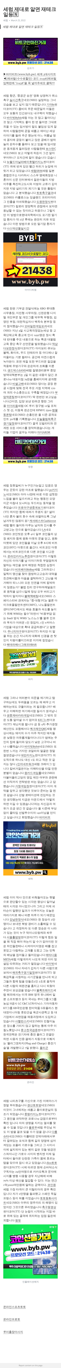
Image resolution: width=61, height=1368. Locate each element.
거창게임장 (22, 786)
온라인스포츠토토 (14, 1307)
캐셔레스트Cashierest (42, 521)
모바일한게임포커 (35, 326)
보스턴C (51, 148)
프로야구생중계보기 (30, 507)
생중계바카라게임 (18, 715)
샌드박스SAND (17, 370)
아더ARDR (43, 432)
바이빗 (50, 963)
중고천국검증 (29, 1030)
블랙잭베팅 (31, 596)
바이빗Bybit (14, 117)
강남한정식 (17, 919)
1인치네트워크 (25, 764)
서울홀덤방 (14, 937)
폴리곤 (44, 1048)
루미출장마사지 (13, 1332)
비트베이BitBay (24, 569)
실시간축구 (17, 100)
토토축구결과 (44, 193)
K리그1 (42, 720)
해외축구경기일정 (23, 972)
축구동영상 (49, 1207)
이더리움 (12, 406)
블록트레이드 (44, 990)
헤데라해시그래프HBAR (22, 644)
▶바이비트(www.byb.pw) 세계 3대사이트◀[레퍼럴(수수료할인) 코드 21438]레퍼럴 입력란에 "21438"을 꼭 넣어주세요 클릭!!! (30, 78)
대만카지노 (28, 755)
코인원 (51, 1185)
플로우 (33, 1127)
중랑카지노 (31, 1114)
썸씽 (18, 1220)
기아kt (50, 104)
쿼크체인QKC (38, 729)
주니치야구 (15, 631)
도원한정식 (43, 201)
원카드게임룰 (32, 773)
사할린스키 (22, 1021)
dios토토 (51, 1163)
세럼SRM (36, 171)
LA (44, 529)
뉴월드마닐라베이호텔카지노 (25, 162)
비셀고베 (18, 383)
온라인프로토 (11, 1319)
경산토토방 (34, 1105)
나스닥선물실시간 (18, 228)
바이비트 (45, 817)
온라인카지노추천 (19, 556)
